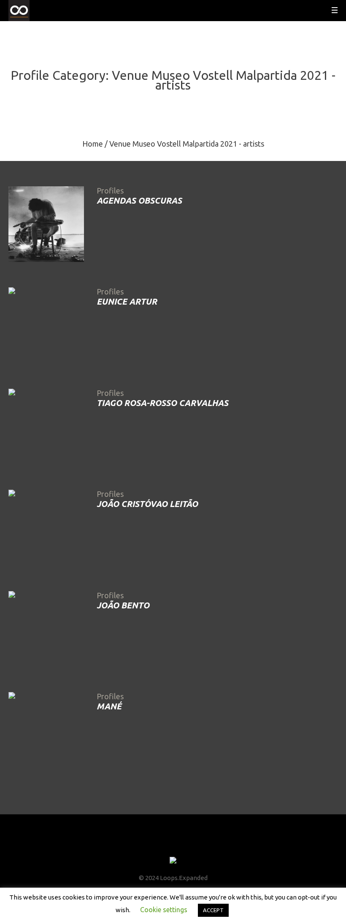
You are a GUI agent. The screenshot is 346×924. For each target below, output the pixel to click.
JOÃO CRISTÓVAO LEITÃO (147, 504)
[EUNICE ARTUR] (46, 325)
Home (92, 143)
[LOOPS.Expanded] (173, 860)
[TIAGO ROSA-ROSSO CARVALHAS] (46, 426)
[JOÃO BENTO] (46, 629)
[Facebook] (150, 845)
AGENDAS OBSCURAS (139, 200)
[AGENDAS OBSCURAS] (46, 224)
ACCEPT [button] (213, 910)
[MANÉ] (46, 730)
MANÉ (109, 706)
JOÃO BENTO (123, 605)
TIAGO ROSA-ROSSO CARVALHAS (162, 403)
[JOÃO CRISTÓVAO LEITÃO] (46, 527)
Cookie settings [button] (163, 909)
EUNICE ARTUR (127, 301)
